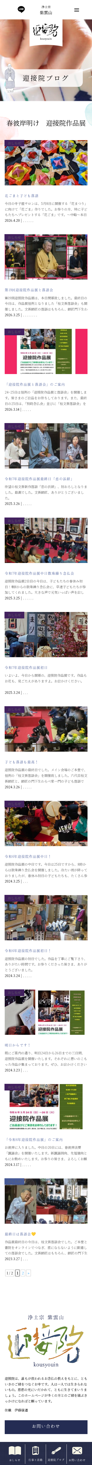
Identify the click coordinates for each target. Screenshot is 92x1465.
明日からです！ (18, 1045)
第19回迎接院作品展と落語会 (29, 290)
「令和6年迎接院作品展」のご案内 (34, 1139)
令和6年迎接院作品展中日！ (28, 856)
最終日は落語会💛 (20, 1234)
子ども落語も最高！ (22, 762)
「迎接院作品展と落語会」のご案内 (35, 384)
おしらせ (14, 143)
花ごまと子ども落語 (22, 195)
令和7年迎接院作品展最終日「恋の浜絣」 (39, 479)
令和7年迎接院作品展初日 (26, 667)
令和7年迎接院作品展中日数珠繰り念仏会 (39, 573)
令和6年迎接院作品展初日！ (28, 950)
